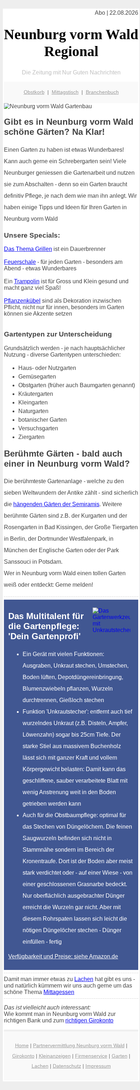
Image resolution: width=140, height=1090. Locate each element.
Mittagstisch (65, 92)
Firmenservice (91, 1056)
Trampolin (26, 281)
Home (22, 1045)
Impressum (98, 1066)
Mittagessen (58, 992)
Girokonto (23, 1056)
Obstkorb (34, 92)
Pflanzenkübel (22, 301)
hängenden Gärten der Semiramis (56, 504)
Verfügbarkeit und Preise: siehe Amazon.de (63, 956)
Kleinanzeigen (55, 1056)
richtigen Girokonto (89, 1020)
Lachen (83, 979)
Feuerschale (20, 262)
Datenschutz (67, 1066)
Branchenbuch (102, 92)
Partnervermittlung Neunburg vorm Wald (79, 1045)
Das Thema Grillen (28, 249)
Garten (119, 1056)
